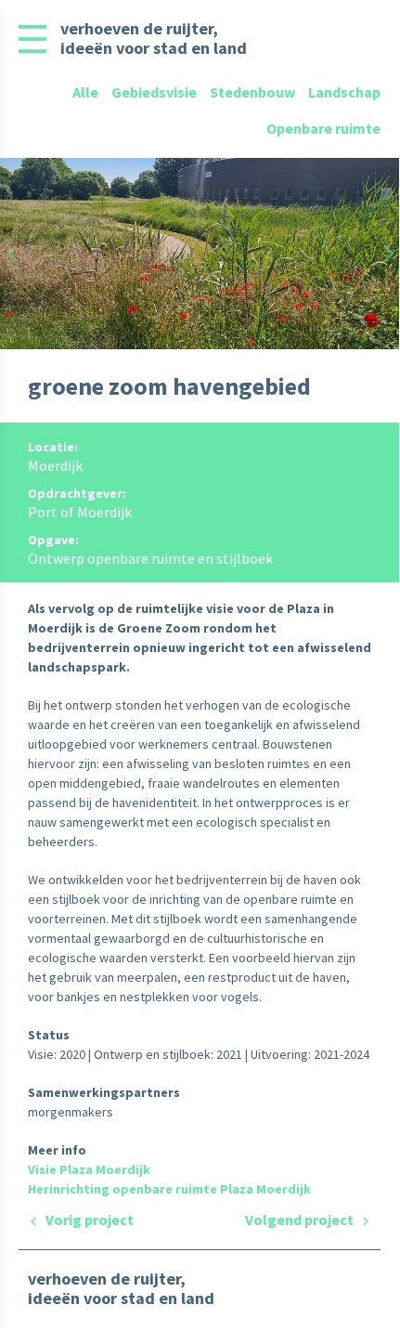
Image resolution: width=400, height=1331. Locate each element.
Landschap (344, 92)
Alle (85, 92)
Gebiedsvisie (154, 92)
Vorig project (88, 1219)
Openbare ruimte (323, 128)
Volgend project (300, 1219)
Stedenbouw (252, 92)
